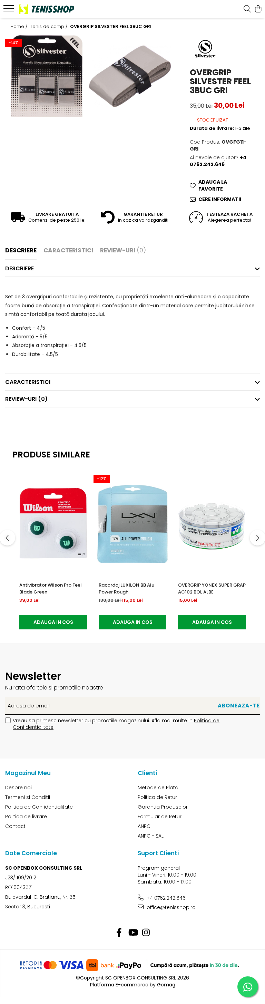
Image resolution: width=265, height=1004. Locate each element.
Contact (15, 826)
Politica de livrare (26, 816)
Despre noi (18, 787)
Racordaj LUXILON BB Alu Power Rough (126, 588)
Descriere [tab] (21, 250)
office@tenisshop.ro (170, 907)
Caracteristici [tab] (68, 250)
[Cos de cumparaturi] (258, 9)
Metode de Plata (158, 787)
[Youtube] (133, 933)
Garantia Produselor (163, 806)
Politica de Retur (157, 797)
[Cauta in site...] (247, 9)
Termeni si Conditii (27, 797)
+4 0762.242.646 (165, 898)
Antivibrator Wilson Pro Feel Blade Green (50, 588)
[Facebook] (119, 933)
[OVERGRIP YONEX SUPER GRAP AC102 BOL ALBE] (212, 524)
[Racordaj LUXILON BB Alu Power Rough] (132, 524)
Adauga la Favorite (212, 185)
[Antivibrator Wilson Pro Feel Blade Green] (53, 524)
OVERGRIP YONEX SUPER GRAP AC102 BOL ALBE (212, 588)
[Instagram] (146, 933)
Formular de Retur (159, 816)
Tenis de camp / (49, 26)
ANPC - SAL (151, 835)
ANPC (144, 826)
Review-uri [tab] (123, 250)
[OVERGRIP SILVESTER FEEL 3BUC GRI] (47, 76)
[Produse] (9, 10)
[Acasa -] (46, 8)
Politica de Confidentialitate (39, 806)
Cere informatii (219, 199)
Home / (19, 26)
